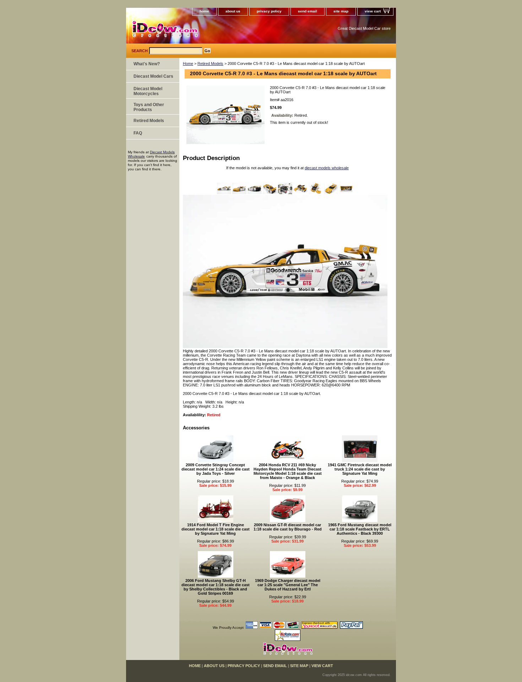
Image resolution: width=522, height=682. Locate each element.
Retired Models (210, 63)
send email (307, 11)
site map (340, 11)
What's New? (147, 63)
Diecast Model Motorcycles (148, 91)
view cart (373, 11)
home (204, 11)
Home (188, 63)
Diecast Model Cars (153, 76)
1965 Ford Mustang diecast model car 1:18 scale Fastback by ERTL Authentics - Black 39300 (359, 529)
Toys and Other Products (149, 107)
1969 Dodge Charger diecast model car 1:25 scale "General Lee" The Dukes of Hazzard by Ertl (287, 584)
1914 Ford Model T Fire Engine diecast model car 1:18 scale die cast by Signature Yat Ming (215, 529)
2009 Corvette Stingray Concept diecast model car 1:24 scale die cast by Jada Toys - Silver (215, 469)
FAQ (138, 133)
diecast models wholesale (327, 168)
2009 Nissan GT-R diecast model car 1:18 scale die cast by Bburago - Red (288, 527)
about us (232, 11)
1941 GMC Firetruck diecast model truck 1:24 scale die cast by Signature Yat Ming (360, 469)
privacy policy (269, 11)
